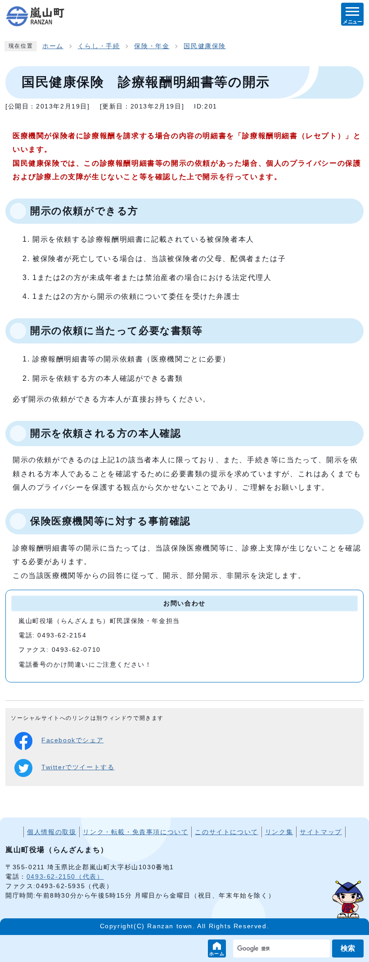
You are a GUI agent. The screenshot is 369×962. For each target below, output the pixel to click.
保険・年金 (151, 46)
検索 (348, 948)
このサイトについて (226, 832)
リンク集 (279, 832)
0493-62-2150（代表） (65, 876)
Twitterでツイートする (77, 767)
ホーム (217, 953)
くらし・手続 (99, 46)
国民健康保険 (205, 46)
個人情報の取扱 (51, 832)
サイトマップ (321, 832)
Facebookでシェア (72, 740)
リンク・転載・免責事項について (135, 832)
